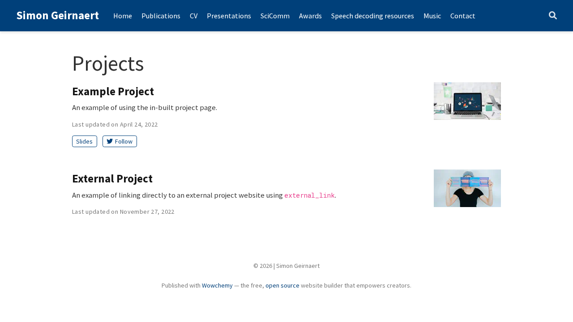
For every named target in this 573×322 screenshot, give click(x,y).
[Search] (553, 16)
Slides (84, 141)
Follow (124, 141)
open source (282, 285)
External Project (112, 178)
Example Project (113, 91)
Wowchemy (217, 285)
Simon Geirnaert (57, 15)
